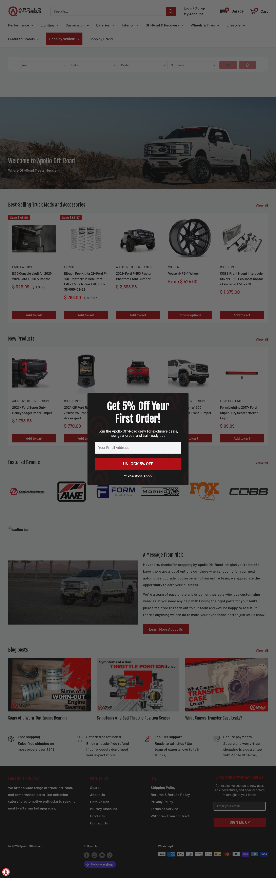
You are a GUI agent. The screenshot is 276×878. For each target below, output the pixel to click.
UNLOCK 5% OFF (138, 463)
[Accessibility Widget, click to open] (6, 872)
